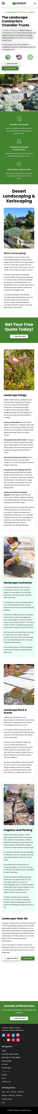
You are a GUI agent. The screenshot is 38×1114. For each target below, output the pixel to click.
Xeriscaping (6, 1071)
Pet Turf (5, 1064)
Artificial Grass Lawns (10, 1054)
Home (4, 1051)
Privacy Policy (7, 1099)
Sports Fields (6, 1068)
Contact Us (6, 1082)
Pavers (4, 1075)
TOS (3, 1103)
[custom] (4, 1035)
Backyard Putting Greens (11, 1057)
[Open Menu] (3, 3)
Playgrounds (6, 1061)
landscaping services (9, 33)
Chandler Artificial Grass (10, 30)
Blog (3, 1078)
